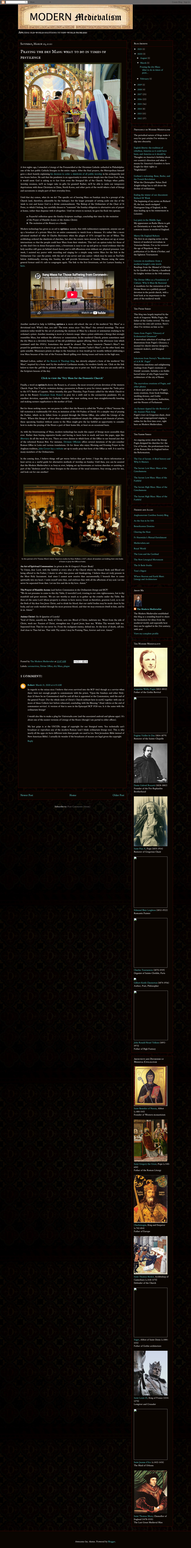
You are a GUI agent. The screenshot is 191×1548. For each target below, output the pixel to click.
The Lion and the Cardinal (146, 554)
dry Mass (58, 666)
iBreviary (24, 438)
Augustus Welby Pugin (144, 689)
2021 (140, 49)
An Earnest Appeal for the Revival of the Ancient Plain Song (151, 410)
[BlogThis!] (77, 661)
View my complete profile (146, 633)
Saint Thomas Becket (144, 1276)
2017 (140, 94)
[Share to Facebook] (83, 661)
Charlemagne (140, 1225)
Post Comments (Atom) (78, 806)
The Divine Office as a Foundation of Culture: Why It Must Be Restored (151, 281)
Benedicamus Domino (144, 526)
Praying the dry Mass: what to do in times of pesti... (151, 69)
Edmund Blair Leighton (145, 910)
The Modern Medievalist (149, 609)
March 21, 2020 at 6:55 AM (49, 685)
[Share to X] (80, 661)
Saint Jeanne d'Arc (142, 1462)
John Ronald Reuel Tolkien (146, 1042)
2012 (140, 118)
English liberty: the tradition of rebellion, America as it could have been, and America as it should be (150, 151)
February (144, 78)
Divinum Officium (72, 441)
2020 (140, 54)
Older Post (118, 795)
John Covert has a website (51, 448)
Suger (136, 1339)
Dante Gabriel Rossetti (144, 785)
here (22, 265)
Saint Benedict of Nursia (145, 1108)
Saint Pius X (139, 848)
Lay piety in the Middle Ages (147, 220)
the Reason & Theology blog (60, 361)
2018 (140, 89)
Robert (31, 685)
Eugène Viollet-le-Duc (144, 735)
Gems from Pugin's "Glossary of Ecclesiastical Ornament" (149, 335)
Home (73, 795)
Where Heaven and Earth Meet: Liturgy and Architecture (149, 578)
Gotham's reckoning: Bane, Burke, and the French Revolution (152, 178)
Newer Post (26, 795)
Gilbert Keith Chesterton (145, 982)
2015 (140, 104)
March (143, 63)
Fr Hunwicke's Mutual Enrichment (150, 537)
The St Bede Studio (143, 565)
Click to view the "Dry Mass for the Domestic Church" (72, 378)
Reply (30, 741)
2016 (140, 99)
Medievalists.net (141, 543)
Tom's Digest (140, 570)
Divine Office (46, 666)
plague (67, 666)
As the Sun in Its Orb (144, 520)
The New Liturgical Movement (148, 559)
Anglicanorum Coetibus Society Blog (151, 515)
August (144, 58)
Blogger (111, 1541)
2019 (140, 84)
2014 (140, 108)
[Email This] (75, 661)
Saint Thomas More (143, 1516)
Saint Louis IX (140, 1398)
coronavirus (33, 666)
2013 (139, 113)
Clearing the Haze (142, 532)
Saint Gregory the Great (145, 1164)
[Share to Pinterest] (86, 661)
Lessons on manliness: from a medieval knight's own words (148, 262)
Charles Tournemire (143, 970)
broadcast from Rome (51, 394)
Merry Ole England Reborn (147, 235)
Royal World (140, 548)
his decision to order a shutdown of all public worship (76, 174)
